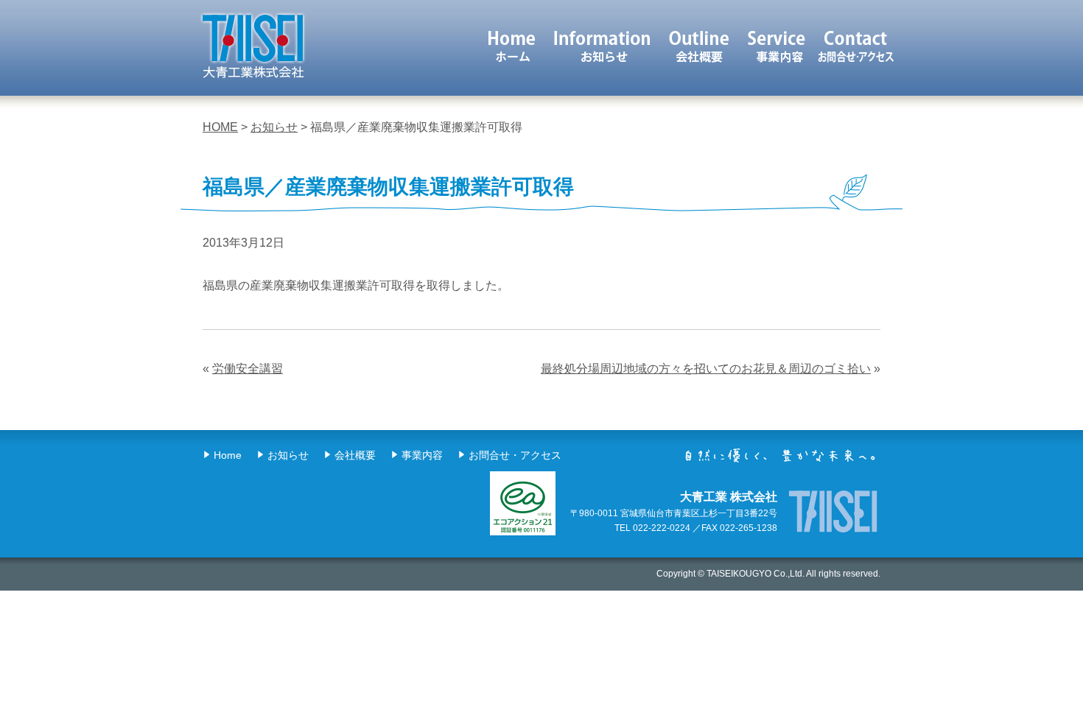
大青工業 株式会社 (252, 45)
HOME (220, 127)
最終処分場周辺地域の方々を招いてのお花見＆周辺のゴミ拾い (706, 368)
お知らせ (602, 46)
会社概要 (700, 46)
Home (228, 455)
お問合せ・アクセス (515, 455)
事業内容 (778, 46)
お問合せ (855, 46)
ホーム (511, 46)
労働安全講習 (247, 368)
